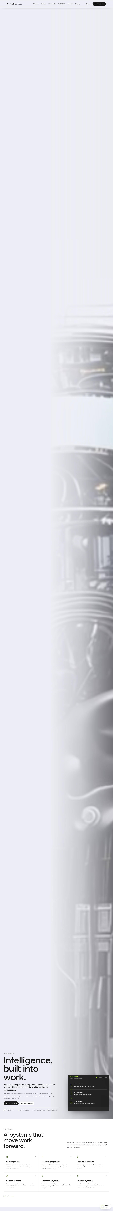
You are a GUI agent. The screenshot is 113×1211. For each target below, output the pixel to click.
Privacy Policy (67, 614)
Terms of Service (44, 616)
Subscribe (68, 612)
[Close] (72, 594)
